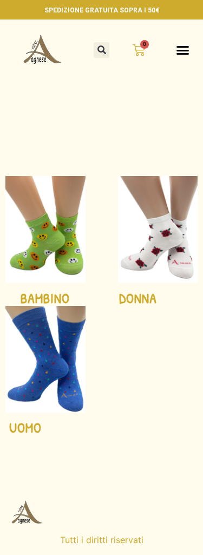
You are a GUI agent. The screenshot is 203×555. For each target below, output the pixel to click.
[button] (101, 50)
